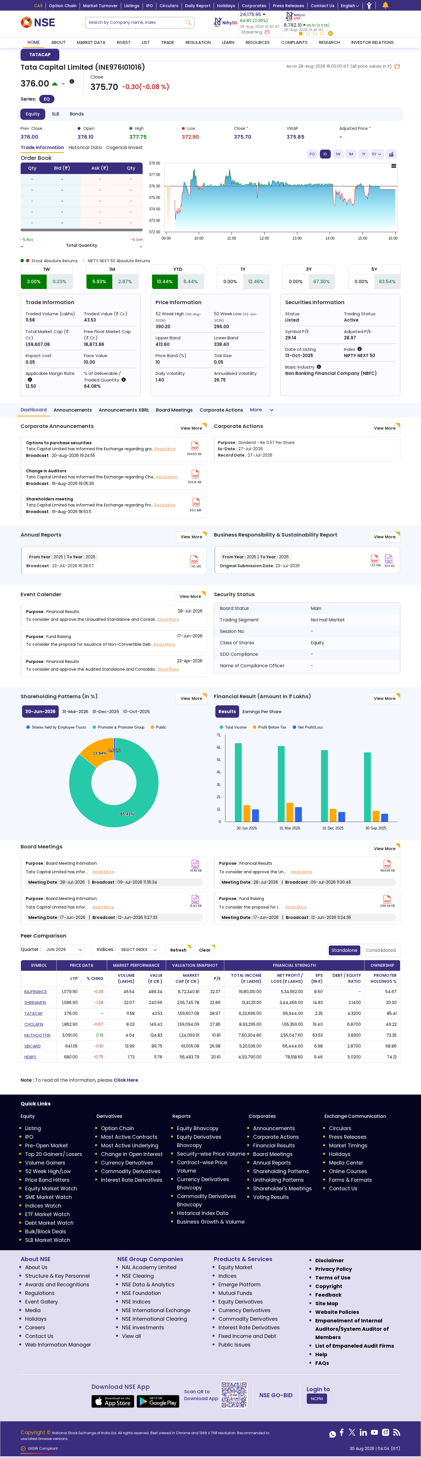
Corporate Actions (221, 410)
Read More (165, 449)
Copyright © (36, 1432)
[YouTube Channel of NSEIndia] (374, 1434)
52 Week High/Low (48, 1171)
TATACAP (40, 55)
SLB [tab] (55, 114)
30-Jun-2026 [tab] (40, 712)
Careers (35, 1327)
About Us (36, 1267)
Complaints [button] (294, 42)
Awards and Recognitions (57, 1284)
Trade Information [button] (42, 147)
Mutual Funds (235, 1293)
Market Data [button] (91, 42)
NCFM (317, 1399)
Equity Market (235, 1267)
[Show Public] (158, 829)
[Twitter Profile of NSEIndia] (352, 1434)
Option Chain (62, 6)
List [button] (146, 42)
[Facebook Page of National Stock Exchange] (342, 1434)
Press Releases (288, 6)
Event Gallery (41, 1301)
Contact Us (323, 6)
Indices (228, 1276)
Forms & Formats (350, 1180)
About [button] (58, 42)
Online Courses (348, 1171)
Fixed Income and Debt (247, 1336)
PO (312, 154)
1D (325, 154)
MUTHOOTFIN (37, 1035)
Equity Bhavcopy (198, 1128)
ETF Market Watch (47, 1214)
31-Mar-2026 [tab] (75, 712)
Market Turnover (100, 6)
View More (191, 428)
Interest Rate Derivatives (131, 1180)
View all (131, 1336)
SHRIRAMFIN (35, 1002)
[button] (260, 32)
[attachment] (194, 446)
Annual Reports (272, 1162)
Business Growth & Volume (211, 1221)
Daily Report (197, 6)
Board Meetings (174, 410)
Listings (131, 6)
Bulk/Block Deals (45, 1231)
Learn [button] (228, 42)
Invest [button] (124, 42)
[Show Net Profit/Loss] (308, 723)
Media (33, 1310)
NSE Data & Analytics (148, 1284)
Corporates (254, 6)
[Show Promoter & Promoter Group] (118, 829)
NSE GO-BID (276, 1395)
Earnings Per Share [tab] (262, 712)
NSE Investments (143, 1327)
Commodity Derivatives (130, 1171)
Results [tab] (227, 712)
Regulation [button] (198, 42)
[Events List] (385, 5)
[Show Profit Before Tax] (269, 723)
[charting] (391, 154)
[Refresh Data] (397, 66)
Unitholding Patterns (278, 1180)
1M (351, 154)
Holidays (226, 6)
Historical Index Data (203, 1213)
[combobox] (134, 22)
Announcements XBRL (124, 410)
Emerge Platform (240, 1284)
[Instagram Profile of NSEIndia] (385, 1434)
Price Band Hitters (47, 1180)
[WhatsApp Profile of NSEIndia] (332, 1434)
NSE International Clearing (154, 1319)
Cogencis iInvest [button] (124, 147)
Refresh (178, 950)
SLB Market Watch (47, 1240)
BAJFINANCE (35, 992)
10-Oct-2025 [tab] (136, 712)
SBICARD (32, 1046)
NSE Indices (136, 1301)
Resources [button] (258, 42)
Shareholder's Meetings (282, 1188)
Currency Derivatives (127, 1162)
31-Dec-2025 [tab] (105, 712)
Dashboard (34, 409)
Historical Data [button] (85, 147)
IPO (149, 6)
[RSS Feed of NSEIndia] (396, 1434)
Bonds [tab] (77, 114)
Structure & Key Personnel (57, 1276)
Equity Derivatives (241, 1301)
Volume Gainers (45, 1162)
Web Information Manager (58, 1344)
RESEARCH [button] (329, 42)
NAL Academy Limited (149, 1267)
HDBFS (30, 1057)
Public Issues (235, 1344)
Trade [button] (167, 42)
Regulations (40, 1293)
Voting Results (271, 1197)
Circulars (169, 6)
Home (33, 42)
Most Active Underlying (129, 1145)
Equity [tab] (33, 114)
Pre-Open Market (46, 1145)
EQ (47, 99)
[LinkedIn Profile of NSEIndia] (363, 1434)
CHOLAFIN (33, 1024)
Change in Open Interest (132, 1154)
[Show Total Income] (233, 723)
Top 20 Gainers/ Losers (53, 1154)
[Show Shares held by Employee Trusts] (56, 829)
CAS (38, 6)
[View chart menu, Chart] (394, 162)
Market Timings (348, 1145)
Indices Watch (43, 1205)
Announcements (73, 410)
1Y (363, 154)
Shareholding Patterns (281, 1171)
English (348, 6)
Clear (204, 950)
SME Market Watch (48, 1197)
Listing (33, 1128)
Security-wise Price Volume (211, 1153)
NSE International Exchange (156, 1310)
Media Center (346, 1162)
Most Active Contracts (129, 1137)
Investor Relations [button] (372, 42)
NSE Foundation (141, 1293)
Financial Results (274, 1145)
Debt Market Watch (49, 1223)
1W (338, 154)
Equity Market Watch (51, 1188)
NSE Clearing (138, 1276)
